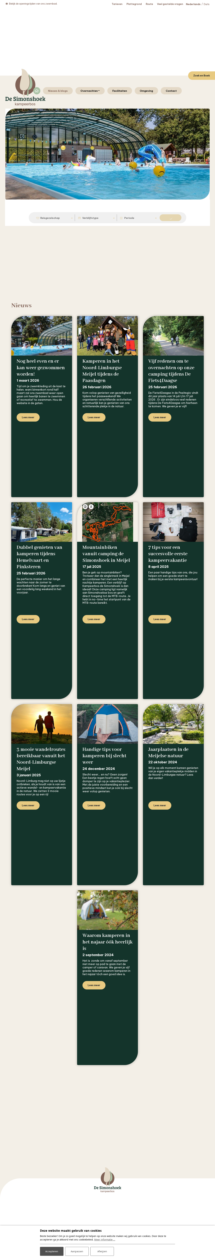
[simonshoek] (25, 87)
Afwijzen (102, 1251)
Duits (206, 4)
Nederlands (193, 4)
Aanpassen (77, 1251)
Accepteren (51, 1251)
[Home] (107, 1191)
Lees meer (28, 417)
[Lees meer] (41, 336)
